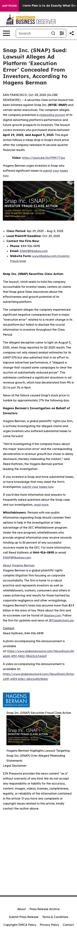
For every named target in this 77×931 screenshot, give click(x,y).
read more (41, 504)
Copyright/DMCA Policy (19, 925)
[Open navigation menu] (6, 33)
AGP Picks (9, 5)
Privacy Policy (49, 925)
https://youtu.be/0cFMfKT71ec (43, 158)
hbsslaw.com (52, 615)
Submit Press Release (23, 917)
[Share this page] (71, 33)
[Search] (53, 33)
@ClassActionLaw (61, 620)
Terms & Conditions (55, 917)
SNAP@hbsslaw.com (34, 251)
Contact (68, 925)
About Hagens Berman (19, 565)
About (21, 909)
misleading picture (52, 115)
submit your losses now (37, 487)
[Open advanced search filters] (61, 33)
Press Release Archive (44, 909)
